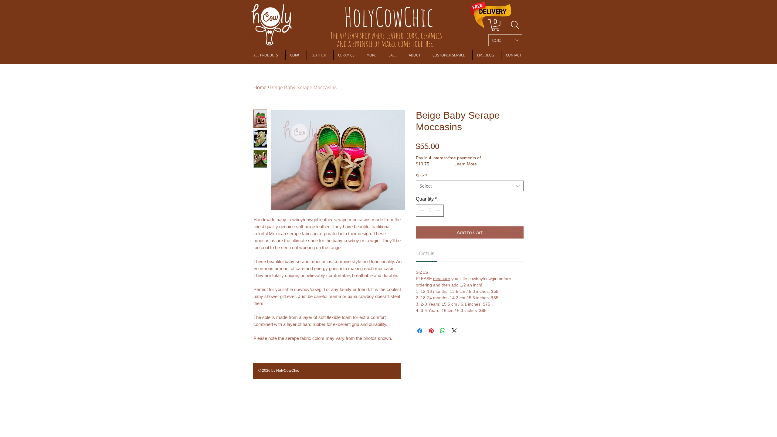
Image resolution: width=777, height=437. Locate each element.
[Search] (515, 25)
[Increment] (438, 210)
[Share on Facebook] (419, 330)
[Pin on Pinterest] (431, 330)
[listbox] (505, 40)
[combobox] (470, 186)
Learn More (465, 163)
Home (259, 87)
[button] (505, 40)
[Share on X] (454, 330)
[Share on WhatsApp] (442, 330)
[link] (495, 25)
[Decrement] (421, 210)
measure (441, 278)
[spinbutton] (429, 210)
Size (422, 175)
